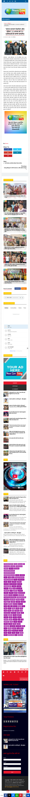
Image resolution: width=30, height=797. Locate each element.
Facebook (18, 288)
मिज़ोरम (10, 619)
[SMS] (13, 795)
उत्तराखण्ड (19, 586)
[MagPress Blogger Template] (15, 10)
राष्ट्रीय (10, 623)
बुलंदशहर (10, 615)
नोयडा (13, 608)
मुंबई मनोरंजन (6, 621)
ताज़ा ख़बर (20, 603)
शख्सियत (9, 628)
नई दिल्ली (15, 606)
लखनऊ (18, 623)
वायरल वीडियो (18, 626)
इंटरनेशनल (19, 581)
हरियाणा (5, 635)
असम (9, 577)
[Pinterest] (21, 795)
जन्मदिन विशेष (21, 595)
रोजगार (14, 623)
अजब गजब (11, 568)
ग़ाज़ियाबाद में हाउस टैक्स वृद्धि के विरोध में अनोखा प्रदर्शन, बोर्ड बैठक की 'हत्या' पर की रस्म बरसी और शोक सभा (17, 452)
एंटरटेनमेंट (6, 588)
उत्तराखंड (13, 586)
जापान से (17, 599)
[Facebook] (6, 795)
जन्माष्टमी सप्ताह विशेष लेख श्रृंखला (10, 597)
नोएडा (10, 608)
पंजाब (21, 608)
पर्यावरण (9, 610)
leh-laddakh (6, 566)
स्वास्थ (13, 632)
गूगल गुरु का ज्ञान (21, 592)
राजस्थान (20, 621)
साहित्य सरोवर (15, 630)
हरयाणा (21, 632)
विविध (23, 626)
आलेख (5, 581)
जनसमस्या (15, 595)
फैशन (21, 610)
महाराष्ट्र (19, 617)
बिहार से (5, 615)
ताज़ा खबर (15, 603)
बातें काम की (13, 612)
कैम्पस (14, 588)
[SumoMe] (28, 795)
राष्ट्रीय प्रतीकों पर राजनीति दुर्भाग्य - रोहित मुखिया (17, 399)
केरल (10, 588)
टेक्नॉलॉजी (13, 601)
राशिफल (5, 623)
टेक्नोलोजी (23, 601)
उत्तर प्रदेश (6, 584)
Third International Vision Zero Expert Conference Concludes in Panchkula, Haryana (17, 426)
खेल (11, 590)
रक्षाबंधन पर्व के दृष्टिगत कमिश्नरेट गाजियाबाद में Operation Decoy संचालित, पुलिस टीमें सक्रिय (15, 265)
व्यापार (5, 628)
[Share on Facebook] (8, 149)
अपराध (5, 577)
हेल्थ (16, 635)
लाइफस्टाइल (6, 626)
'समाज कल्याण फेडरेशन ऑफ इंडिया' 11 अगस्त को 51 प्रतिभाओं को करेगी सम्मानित (15, 31)
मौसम (11, 621)
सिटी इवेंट (20, 630)
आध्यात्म (15, 579)
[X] (9, 795)
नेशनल (23, 606)
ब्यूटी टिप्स (19, 615)
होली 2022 (20, 635)
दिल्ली (5, 606)
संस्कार (5, 630)
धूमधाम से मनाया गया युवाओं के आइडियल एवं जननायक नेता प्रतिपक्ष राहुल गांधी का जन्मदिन (14, 248)
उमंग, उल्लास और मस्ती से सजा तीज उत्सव (16, 438)
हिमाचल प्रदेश (11, 635)
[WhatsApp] (17, 795)
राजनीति (15, 621)
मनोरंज (10, 617)
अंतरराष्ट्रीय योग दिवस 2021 (9, 572)
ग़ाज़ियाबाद (9, 23)
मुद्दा (19, 619)
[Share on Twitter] (17, 149)
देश (8, 606)
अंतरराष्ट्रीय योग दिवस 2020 (9, 570)
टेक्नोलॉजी (18, 601)
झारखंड (22, 599)
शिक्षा (18, 628)
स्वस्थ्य (9, 632)
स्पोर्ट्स (5, 632)
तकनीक (5, 603)
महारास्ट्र (5, 619)
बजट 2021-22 (7, 612)
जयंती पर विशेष (12, 599)
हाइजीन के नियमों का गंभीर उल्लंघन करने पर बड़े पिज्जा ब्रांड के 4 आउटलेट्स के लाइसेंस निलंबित (17, 445)
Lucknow (13, 566)
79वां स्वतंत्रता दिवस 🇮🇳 (8, 564)
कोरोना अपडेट (19, 588)
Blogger (24, 288)
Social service (19, 566)
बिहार (22, 612)
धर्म (11, 606)
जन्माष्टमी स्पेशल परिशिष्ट (21, 597)
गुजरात (16, 592)
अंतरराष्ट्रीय (17, 568)
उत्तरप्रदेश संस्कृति (7, 586)
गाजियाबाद (20, 590)
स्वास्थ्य (17, 632)
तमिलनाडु (10, 603)
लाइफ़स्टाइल (12, 626)
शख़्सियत (14, 628)
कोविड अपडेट (6, 590)
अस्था (13, 577)
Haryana (20, 564)
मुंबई (22, 619)
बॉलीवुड (14, 615)
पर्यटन (5, 610)
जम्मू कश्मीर (6, 599)
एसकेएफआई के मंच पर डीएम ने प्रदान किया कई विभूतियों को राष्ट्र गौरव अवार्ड (17, 393)
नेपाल (19, 606)
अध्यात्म (17, 575)
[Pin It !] (8, 155)
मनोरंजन (14, 617)
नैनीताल (5, 608)
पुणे (12, 610)
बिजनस (18, 612)
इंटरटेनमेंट (14, 581)
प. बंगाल (17, 608)
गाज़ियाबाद (6, 592)
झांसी (9, 601)
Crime (15, 564)
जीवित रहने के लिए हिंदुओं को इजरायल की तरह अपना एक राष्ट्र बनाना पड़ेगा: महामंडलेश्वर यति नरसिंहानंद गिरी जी (17, 433)
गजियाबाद (15, 590)
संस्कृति (10, 630)
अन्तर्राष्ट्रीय (22, 575)
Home (5, 23)
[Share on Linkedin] (17, 152)
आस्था (9, 581)
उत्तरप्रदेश (19, 584)
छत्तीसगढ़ (10, 595)
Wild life (6, 568)
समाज (22, 628)
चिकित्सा (5, 595)
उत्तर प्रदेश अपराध (13, 584)
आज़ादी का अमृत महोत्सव (8, 579)
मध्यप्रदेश (6, 617)
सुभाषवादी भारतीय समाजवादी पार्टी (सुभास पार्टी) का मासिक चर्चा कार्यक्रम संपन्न (17, 419)
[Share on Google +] (8, 152)
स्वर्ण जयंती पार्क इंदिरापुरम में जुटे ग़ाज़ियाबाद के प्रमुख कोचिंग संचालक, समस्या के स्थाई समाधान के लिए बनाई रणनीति (15, 213)
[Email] (24, 795)
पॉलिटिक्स (16, 610)
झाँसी (5, 601)
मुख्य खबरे (15, 619)
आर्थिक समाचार (21, 579)
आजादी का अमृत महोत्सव (20, 577)
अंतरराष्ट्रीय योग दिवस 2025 (9, 575)
